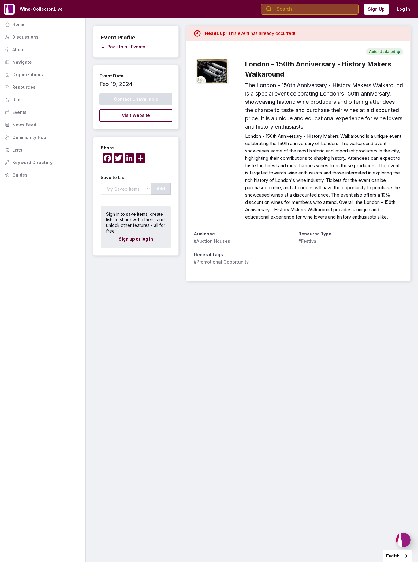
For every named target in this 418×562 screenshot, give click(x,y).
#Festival (308, 241)
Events (15, 112)
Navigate (18, 62)
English (392, 556)
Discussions (21, 36)
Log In (403, 9)
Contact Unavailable (136, 99)
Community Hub (25, 137)
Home (14, 24)
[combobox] (397, 556)
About (14, 49)
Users (14, 99)
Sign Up (376, 9)
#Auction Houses (212, 241)
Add (161, 188)
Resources (19, 87)
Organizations (23, 74)
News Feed (20, 124)
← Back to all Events (123, 46)
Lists (13, 149)
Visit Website (136, 115)
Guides (16, 175)
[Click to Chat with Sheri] (403, 540)
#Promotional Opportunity (221, 261)
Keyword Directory (28, 162)
